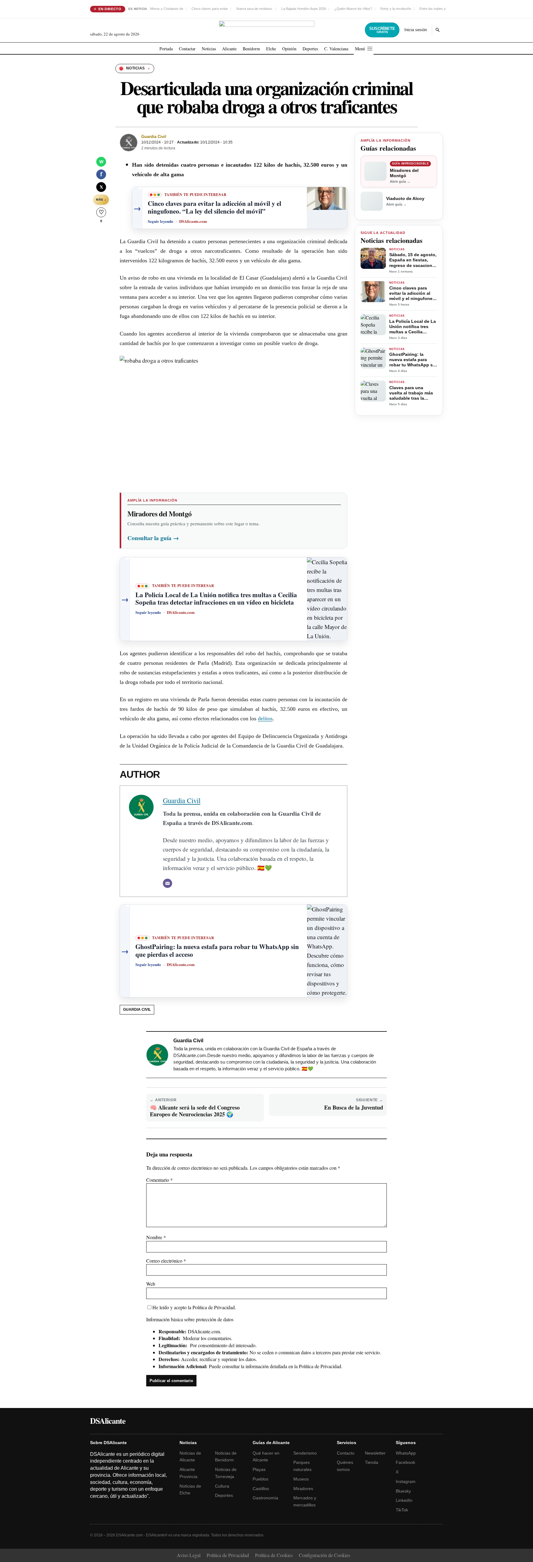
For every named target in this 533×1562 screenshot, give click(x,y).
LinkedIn (404, 1500)
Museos (301, 1479)
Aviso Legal (188, 1555)
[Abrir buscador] (437, 29)
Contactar (187, 49)
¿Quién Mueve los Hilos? (353, 8)
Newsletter (375, 1453)
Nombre (156, 1237)
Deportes (310, 49)
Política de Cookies (274, 1555)
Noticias (209, 49)
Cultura (222, 1486)
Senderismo (305, 1453)
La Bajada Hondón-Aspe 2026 (303, 8)
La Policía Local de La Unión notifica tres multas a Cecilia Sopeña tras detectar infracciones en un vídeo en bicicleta (412, 327)
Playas (259, 1469)
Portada (166, 49)
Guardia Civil (153, 137)
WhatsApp (406, 1453)
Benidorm (251, 49)
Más (101, 200)
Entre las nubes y (432, 8)
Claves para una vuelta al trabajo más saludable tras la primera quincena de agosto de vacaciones (412, 393)
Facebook (405, 1462)
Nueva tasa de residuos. (254, 8)
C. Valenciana (336, 49)
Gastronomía (265, 1497)
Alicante (229, 49)
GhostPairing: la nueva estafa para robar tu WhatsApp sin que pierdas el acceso (413, 360)
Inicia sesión (415, 29)
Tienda (371, 1462)
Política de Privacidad (213, 1307)
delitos (265, 718)
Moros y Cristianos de (166, 8)
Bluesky (403, 1491)
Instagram (405, 1481)
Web (150, 1284)
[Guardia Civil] (129, 143)
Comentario (159, 1180)
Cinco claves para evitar (210, 8)
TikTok (402, 1509)
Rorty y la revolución (395, 8)
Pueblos (260, 1479)
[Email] (167, 883)
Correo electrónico (166, 1260)
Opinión (289, 49)
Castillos (261, 1488)
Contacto (345, 1453)
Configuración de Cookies (324, 1555)
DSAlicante (108, 1421)
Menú (360, 49)
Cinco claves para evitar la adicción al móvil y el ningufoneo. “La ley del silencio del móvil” (412, 293)
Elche (271, 49)
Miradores (303, 1488)
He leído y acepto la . (194, 1307)
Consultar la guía (153, 538)
